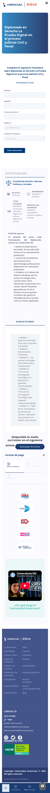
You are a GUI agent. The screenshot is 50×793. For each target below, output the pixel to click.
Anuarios (26, 659)
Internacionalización (31, 672)
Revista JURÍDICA (11, 686)
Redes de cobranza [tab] (13, 466)
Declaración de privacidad (10, 674)
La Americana (10, 647)
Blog (24, 692)
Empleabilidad (28, 665)
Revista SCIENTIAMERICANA (31, 687)
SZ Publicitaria (22, 779)
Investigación (10, 679)
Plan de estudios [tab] (25, 321)
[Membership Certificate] (17, 750)
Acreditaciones (10, 692)
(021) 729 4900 (9, 716)
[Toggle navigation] (47, 3)
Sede (24, 647)
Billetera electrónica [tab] (33, 466)
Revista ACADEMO (27, 680)
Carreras (26, 651)
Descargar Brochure (30, 446)
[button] (25, 456)
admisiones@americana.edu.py (16, 727)
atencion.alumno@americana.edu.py (18, 730)
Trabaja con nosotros (9, 667)
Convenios (26, 655)
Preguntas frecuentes (8, 660)
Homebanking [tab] (11, 478)
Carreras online (10, 655)
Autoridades (9, 651)
